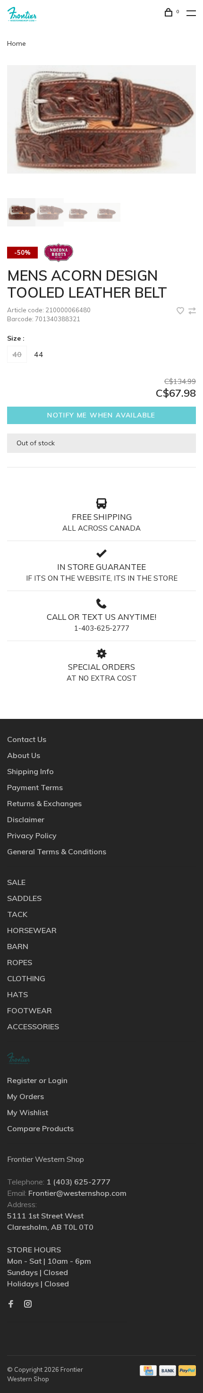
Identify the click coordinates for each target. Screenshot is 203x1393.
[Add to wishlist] (181, 311)
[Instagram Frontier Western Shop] (28, 1304)
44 (38, 354)
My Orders (25, 1096)
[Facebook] (11, 1304)
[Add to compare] (192, 311)
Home (16, 43)
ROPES (19, 962)
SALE (16, 882)
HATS (17, 994)
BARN (17, 946)
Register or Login (37, 1080)
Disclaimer (25, 819)
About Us (23, 755)
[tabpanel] (101, 119)
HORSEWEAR (32, 930)
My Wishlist (27, 1112)
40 (17, 354)
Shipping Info (30, 771)
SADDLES (24, 898)
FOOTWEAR (29, 1010)
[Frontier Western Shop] (18, 1058)
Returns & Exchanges (44, 803)
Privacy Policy (32, 835)
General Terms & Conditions (56, 851)
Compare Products (40, 1128)
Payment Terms (35, 787)
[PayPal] (187, 1373)
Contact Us (26, 739)
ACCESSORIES (33, 1026)
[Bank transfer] (168, 1373)
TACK (17, 914)
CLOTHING (26, 978)
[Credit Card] (148, 1373)
